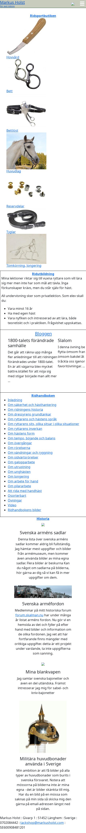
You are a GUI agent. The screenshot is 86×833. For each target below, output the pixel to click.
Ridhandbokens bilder (24, 510)
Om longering (18, 476)
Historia (43, 518)
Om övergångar (20, 443)
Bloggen (43, 333)
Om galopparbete (21, 462)
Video (12, 505)
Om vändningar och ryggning (30, 452)
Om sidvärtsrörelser (23, 457)
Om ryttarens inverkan (25, 428)
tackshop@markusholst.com (42, 822)
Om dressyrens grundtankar (29, 414)
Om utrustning (19, 467)
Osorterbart (17, 495)
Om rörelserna (19, 448)
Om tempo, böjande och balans (31, 438)
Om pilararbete (19, 486)
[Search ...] (72, 3)
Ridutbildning (43, 274)
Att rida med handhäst (25, 491)
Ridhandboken (43, 395)
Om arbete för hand (23, 481)
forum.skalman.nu (29, 615)
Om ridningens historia (25, 409)
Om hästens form (21, 433)
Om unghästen (19, 471)
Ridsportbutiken (43, 16)
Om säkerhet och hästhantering (32, 405)
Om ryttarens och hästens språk (32, 419)
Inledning (15, 400)
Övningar (15, 500)
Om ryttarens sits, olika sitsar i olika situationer (43, 424)
